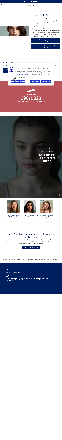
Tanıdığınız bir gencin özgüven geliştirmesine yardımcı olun (31, 235)
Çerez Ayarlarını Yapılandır (18, 81)
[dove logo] (31, 5)
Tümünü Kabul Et (46, 81)
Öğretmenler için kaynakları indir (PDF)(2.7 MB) (46, 46)
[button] (31, 157)
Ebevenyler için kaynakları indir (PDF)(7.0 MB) (45, 40)
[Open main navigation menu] (60, 5)
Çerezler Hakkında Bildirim (22, 74)
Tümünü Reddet (34, 81)
